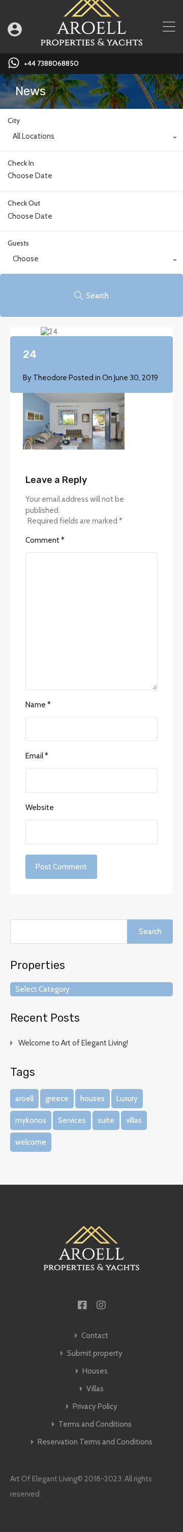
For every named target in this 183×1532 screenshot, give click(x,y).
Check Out (24, 203)
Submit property (95, 1353)
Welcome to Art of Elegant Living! (73, 1042)
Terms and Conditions (95, 1424)
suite (106, 1120)
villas (134, 1120)
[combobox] (91, 139)
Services (72, 1120)
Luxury (127, 1098)
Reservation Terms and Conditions (95, 1442)
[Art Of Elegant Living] (91, 41)
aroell (24, 1098)
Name (38, 704)
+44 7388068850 (51, 63)
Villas (95, 1389)
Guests (18, 243)
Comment (45, 540)
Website (39, 807)
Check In (21, 163)
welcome (30, 1142)
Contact (94, 1336)
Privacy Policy (95, 1406)
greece (57, 1098)
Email (36, 755)
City (14, 120)
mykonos (30, 1120)
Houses (95, 1371)
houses (92, 1098)
